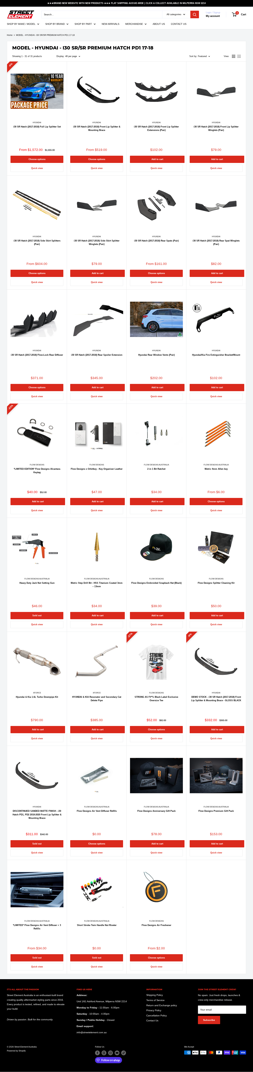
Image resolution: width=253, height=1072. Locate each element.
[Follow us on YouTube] (117, 1052)
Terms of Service (155, 1000)
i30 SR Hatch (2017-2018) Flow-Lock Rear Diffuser (37, 355)
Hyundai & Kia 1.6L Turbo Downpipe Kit (37, 697)
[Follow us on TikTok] (123, 1052)
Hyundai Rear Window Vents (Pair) (156, 355)
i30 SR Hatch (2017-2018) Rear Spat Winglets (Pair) (216, 242)
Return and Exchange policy (161, 1005)
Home (10, 35)
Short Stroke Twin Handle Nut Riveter (97, 925)
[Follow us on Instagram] (110, 1052)
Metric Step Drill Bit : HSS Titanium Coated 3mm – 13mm (97, 585)
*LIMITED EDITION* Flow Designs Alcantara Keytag (37, 471)
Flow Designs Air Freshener (156, 925)
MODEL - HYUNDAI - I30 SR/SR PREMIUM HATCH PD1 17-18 (45, 35)
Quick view (37, 168)
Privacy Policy (153, 1010)
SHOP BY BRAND (55, 24)
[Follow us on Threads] (104, 1052)
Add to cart (157, 159)
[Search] (194, 14)
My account (213, 15)
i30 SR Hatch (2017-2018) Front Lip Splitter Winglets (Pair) (216, 128)
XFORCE (37, 693)
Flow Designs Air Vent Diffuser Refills (97, 811)
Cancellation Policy (156, 1015)
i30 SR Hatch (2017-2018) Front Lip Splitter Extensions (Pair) (156, 128)
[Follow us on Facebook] (97, 1052)
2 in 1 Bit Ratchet (156, 469)
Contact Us (152, 1020)
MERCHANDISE (134, 24)
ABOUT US (159, 24)
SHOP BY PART (83, 24)
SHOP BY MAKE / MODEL (21, 24)
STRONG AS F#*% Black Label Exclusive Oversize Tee (156, 699)
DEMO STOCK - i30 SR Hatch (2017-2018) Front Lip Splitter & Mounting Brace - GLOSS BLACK (216, 699)
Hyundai (37, 122)
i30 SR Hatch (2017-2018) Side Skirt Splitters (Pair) (37, 242)
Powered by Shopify (16, 1051)
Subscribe (209, 1020)
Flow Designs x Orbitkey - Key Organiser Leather (97, 469)
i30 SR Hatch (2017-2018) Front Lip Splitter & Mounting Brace (96, 128)
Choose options (37, 159)
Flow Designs (37, 465)
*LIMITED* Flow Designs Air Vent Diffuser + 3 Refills (37, 927)
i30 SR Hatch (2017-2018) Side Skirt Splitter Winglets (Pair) (96, 242)
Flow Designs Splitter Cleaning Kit (216, 583)
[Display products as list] (239, 56)
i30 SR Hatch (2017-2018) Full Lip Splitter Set (37, 126)
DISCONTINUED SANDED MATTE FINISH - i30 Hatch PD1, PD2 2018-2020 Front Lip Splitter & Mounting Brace (37, 814)
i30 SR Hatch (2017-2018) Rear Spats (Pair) (156, 240)
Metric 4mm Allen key (216, 469)
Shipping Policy (154, 995)
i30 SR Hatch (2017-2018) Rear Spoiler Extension (96, 355)
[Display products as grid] (233, 56)
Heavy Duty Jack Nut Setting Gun (37, 583)
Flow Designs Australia (156, 465)
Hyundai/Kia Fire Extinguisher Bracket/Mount (216, 355)
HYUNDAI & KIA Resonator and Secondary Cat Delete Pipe (96, 699)
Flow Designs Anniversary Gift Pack (156, 811)
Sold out (36, 615)
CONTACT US (178, 24)
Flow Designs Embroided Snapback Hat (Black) (156, 583)
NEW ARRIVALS (110, 24)
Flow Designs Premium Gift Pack (216, 811)
